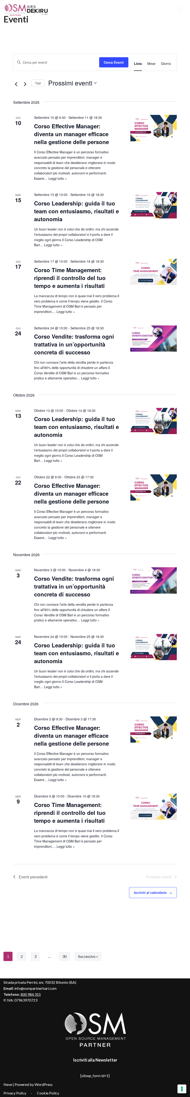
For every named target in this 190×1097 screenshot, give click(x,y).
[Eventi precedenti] (16, 84)
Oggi (38, 83)
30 (64, 956)
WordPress (44, 1084)
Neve (7, 1084)
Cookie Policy (48, 1093)
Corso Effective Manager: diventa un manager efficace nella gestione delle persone (71, 134)
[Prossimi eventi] (25, 84)
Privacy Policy (14, 1093)
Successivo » (88, 956)
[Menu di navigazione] (181, 10)
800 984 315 (31, 994)
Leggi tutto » (57, 178)
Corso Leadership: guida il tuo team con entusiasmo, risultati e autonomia (76, 211)
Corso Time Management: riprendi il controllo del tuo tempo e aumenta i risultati (70, 278)
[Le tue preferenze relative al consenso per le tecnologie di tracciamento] (181, 1088)
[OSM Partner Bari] (26, 9)
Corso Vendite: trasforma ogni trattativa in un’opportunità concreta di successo (74, 344)
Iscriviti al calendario (150, 892)
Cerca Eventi (114, 62)
